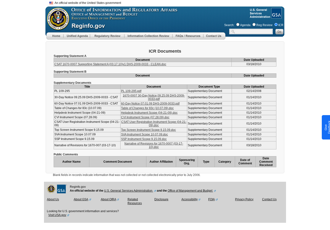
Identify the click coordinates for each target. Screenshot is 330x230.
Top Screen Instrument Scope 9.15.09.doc (148, 130)
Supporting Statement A (70, 56)
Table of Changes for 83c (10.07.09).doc (147, 108)
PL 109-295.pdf (131, 91)
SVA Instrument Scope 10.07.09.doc (144, 134)
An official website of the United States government (87, 3)
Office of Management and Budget (190, 190)
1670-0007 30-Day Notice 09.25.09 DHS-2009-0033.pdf (154, 97)
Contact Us (269, 199)
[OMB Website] (56, 27)
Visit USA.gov (57, 215)
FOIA (211, 199)
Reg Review (264, 25)
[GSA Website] (276, 16)
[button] (76, 36)
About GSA (81, 199)
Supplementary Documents (72, 82)
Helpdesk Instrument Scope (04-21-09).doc (149, 112)
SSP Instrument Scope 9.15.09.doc (144, 139)
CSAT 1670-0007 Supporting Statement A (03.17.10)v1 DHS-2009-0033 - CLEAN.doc (110, 64)
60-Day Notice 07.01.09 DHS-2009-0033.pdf (150, 103)
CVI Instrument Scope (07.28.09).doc (145, 117)
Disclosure (161, 199)
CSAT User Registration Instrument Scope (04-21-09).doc (154, 123)
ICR (280, 25)
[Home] (54, 38)
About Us (53, 199)
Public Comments (66, 154)
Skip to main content (168, 2)
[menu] (76, 36)
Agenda (245, 25)
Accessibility (189, 199)
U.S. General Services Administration (128, 190)
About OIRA (108, 199)
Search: (229, 25)
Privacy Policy (244, 199)
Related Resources (135, 201)
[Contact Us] (214, 38)
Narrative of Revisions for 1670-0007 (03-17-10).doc (153, 145)
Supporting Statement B (70, 71)
